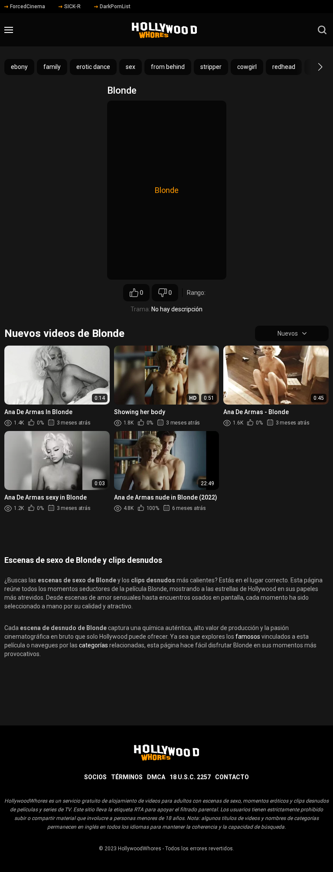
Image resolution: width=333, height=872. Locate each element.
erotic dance (93, 66)
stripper (211, 66)
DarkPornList (115, 6)
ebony (19, 66)
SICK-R (72, 6)
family (52, 66)
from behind (168, 66)
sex (130, 66)
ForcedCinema (27, 6)
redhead (283, 66)
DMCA (156, 777)
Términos (127, 777)
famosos (247, 636)
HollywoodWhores (139, 849)
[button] (312, 66)
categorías (93, 645)
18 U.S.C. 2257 (190, 777)
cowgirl (247, 66)
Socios (95, 777)
